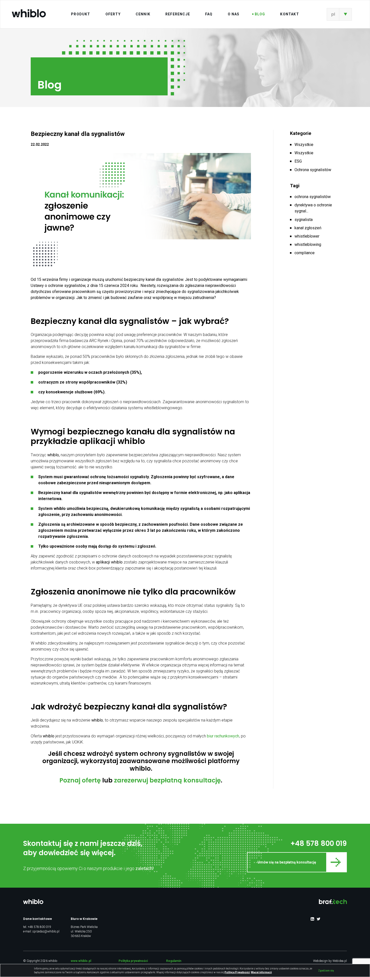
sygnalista (303, 219)
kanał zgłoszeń (307, 228)
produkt (80, 14)
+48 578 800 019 (318, 843)
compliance (304, 252)
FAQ (209, 14)
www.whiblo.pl (81, 961)
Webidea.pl (339, 961)
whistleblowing (307, 244)
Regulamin (173, 961)
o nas (234, 14)
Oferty (113, 14)
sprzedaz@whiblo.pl (45, 931)
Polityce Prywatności (237, 972)
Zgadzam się (326, 970)
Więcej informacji (261, 972)
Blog (260, 14)
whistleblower (306, 236)
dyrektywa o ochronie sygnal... (313, 208)
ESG (298, 161)
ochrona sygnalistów (312, 196)
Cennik (143, 14)
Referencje (177, 14)
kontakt (289, 14)
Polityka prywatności (133, 961)
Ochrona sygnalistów (312, 169)
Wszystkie (303, 144)
